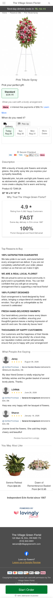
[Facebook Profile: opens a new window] (26, 553)
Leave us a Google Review (26, 562)
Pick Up (25, 123)
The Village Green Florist (26, 3)
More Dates (44, 132)
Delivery (9, 125)
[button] (46, 591)
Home (4, 12)
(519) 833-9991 (26, 540)
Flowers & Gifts (15, 12)
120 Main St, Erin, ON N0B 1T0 (26, 537)
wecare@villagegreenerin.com (26, 543)
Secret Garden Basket (31, 367)
